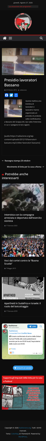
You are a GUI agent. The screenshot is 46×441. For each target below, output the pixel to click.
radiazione (23, 90)
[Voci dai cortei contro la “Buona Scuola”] (23, 236)
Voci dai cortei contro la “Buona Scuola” (21, 262)
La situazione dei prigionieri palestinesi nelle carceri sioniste (22, 7)
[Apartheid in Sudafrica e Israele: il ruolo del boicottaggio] (23, 278)
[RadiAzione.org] (5, 38)
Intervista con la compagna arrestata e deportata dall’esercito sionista (23, 217)
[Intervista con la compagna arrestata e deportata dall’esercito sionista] (23, 185)
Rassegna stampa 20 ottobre (17, 160)
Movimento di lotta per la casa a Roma (24, 166)
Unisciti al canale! (24, 368)
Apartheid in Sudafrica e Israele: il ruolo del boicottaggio (22, 305)
